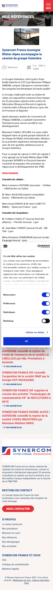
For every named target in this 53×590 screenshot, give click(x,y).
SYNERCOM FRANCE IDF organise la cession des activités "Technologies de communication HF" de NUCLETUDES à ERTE (26, 395)
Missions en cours (11, 532)
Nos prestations (10, 528)
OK (26, 341)
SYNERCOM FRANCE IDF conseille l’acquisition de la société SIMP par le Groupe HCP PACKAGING (25, 376)
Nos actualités (9, 546)
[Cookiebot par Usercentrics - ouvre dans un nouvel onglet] (38, 246)
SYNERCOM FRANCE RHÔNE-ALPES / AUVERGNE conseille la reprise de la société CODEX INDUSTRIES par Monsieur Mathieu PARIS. (26, 417)
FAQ (4, 559)
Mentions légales (10, 568)
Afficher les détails (35, 332)
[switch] (46, 303)
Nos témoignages (11, 541)
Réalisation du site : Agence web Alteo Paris (31, 581)
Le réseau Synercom (12, 524)
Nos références (9, 537)
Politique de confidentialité (15, 564)
